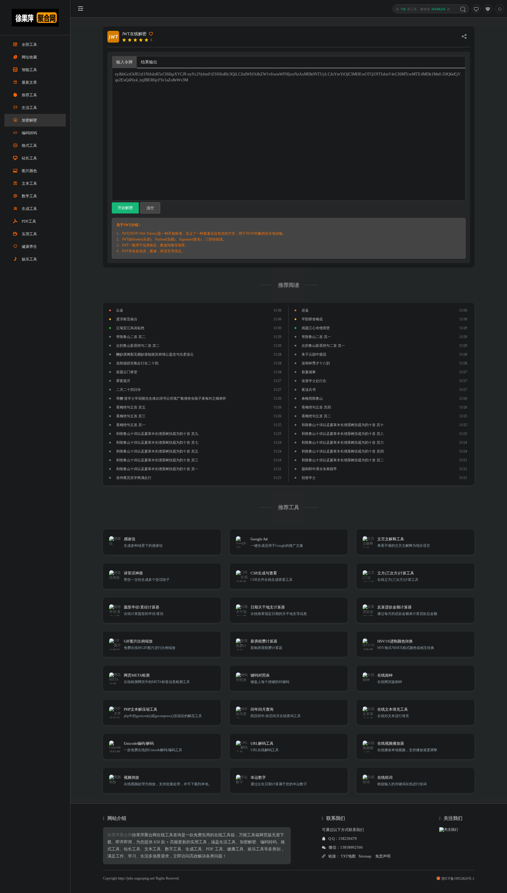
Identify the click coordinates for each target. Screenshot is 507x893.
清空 (150, 208)
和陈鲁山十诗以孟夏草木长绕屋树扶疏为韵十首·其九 (157, 434)
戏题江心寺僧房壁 (316, 328)
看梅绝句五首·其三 (131, 416)
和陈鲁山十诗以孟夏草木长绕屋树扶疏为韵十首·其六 (343, 442)
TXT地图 (348, 856)
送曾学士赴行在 (314, 381)
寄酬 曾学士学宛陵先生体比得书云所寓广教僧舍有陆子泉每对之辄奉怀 (171, 398)
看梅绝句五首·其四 (316, 407)
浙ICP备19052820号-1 (457, 879)
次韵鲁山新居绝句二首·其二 (138, 346)
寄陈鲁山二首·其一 (316, 337)
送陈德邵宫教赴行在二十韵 (137, 363)
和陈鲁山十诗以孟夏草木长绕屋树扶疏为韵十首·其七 (157, 442)
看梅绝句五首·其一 (131, 425)
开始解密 (125, 208)
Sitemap (365, 856)
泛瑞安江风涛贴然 (130, 328)
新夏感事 (309, 372)
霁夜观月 (123, 381)
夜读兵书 (309, 390)
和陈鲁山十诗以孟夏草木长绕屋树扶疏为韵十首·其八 (343, 434)
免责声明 (383, 856)
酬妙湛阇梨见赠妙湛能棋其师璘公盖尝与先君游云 (155, 354)
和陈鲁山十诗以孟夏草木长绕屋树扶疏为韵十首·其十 (343, 425)
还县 (305, 310)
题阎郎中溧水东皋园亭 (319, 469)
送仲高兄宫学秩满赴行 (133, 478)
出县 (119, 310)
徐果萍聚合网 (119, 835)
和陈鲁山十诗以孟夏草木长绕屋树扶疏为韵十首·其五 (157, 451)
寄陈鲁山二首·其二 (131, 337)
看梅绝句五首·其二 (316, 416)
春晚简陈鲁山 (312, 398)
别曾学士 (309, 478)
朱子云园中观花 (314, 354)
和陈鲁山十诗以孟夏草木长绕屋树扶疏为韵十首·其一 (157, 469)
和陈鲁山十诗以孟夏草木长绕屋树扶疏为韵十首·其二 (343, 460)
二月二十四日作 (128, 390)
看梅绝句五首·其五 (131, 407)
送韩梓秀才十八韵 (316, 363)
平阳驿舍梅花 (312, 319)
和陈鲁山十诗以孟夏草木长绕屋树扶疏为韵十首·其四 (343, 451)
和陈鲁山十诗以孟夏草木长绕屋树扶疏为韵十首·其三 (157, 460)
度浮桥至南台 (126, 319)
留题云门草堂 (126, 372)
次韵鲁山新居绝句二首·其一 (323, 346)
